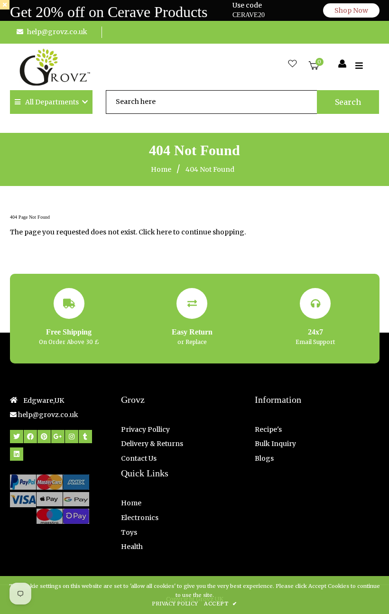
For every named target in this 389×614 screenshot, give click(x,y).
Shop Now (351, 10)
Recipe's (268, 429)
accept (220, 603)
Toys (129, 532)
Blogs (264, 458)
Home (161, 169)
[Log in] (342, 64)
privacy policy (175, 603)
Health (132, 546)
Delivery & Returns (152, 443)
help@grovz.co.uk (57, 32)
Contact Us (139, 458)
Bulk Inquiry (275, 443)
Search (348, 102)
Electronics (139, 517)
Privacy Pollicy (145, 429)
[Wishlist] (292, 64)
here (164, 232)
